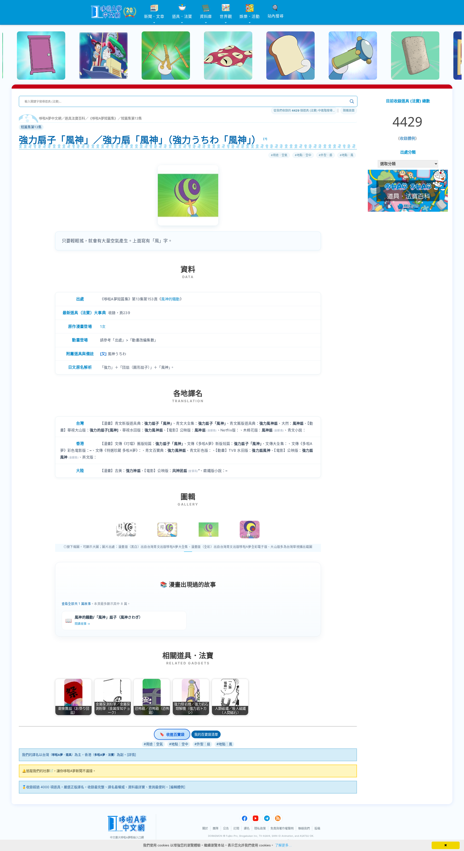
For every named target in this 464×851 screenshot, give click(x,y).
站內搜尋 (276, 16)
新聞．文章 (154, 16)
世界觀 (226, 16)
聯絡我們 (304, 828)
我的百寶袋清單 (206, 734)
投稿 (317, 828)
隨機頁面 (349, 110)
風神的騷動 (170, 299)
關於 (205, 828)
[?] (265, 139)
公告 (226, 828)
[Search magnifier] (351, 101)
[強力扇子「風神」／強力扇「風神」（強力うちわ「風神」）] (209, 530)
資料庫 (206, 16)
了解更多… (283, 845)
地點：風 (347, 155)
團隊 (215, 828)
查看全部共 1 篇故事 (76, 603)
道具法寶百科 (75, 118)
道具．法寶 (182, 16)
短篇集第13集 (131, 118)
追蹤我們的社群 (38, 771)
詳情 (131, 755)
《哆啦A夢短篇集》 (103, 118)
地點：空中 (304, 155)
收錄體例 (407, 138)
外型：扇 (326, 155)
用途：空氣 (280, 155)
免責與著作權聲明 (282, 828)
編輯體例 (177, 787)
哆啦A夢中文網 (50, 118)
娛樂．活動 (249, 16)
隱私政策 (260, 828)
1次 (103, 326)
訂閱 (236, 828)
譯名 (247, 828)
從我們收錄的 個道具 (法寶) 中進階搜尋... (304, 110)
